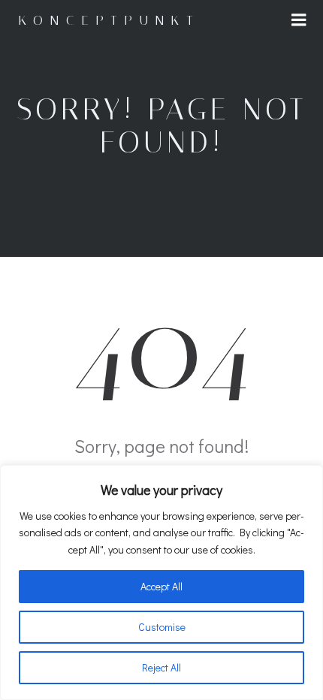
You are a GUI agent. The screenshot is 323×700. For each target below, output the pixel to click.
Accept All (161, 586)
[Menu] (299, 20)
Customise (162, 627)
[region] (161, 582)
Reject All (161, 667)
